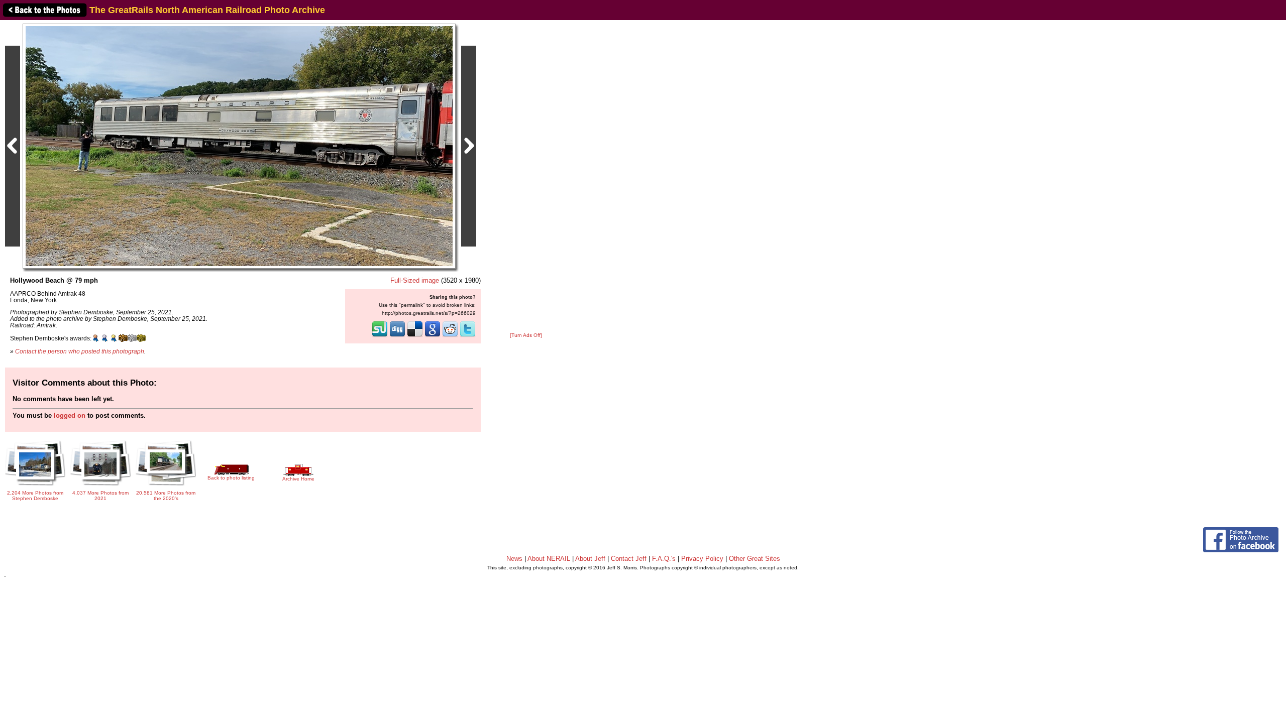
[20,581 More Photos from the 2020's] (166, 486)
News (514, 558)
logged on (69, 415)
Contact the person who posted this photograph (79, 351)
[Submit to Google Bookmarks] (432, 335)
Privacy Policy (702, 558)
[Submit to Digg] (397, 335)
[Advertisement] (526, 176)
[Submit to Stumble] (380, 335)
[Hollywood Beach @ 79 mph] (239, 146)
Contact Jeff (629, 558)
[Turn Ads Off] (526, 335)
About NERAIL (548, 558)
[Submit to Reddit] (450, 335)
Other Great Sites (754, 558)
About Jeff (590, 558)
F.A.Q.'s (664, 558)
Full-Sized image (414, 280)
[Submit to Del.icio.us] (415, 335)
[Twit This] (468, 335)
